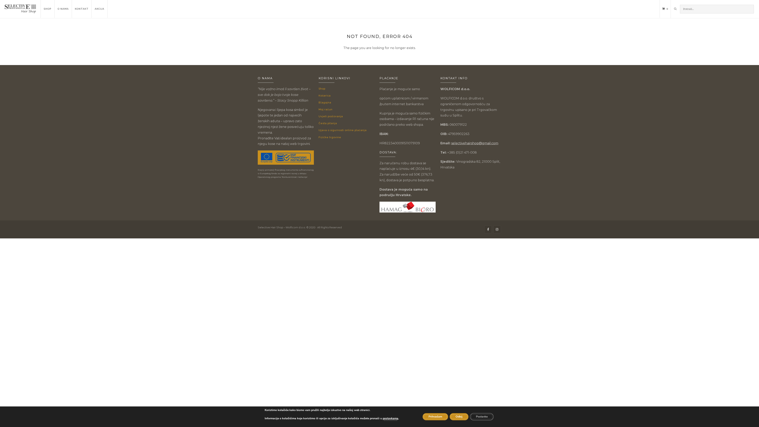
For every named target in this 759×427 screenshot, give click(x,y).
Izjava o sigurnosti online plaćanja (343, 130)
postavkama (390, 418)
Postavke (482, 416)
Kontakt (82, 8)
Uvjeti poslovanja (331, 116)
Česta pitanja (328, 123)
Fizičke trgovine (330, 137)
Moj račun (325, 109)
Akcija (99, 8)
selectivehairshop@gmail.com (474, 143)
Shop (47, 8)
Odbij (459, 416)
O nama (63, 8)
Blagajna (325, 102)
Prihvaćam (435, 416)
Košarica (325, 95)
